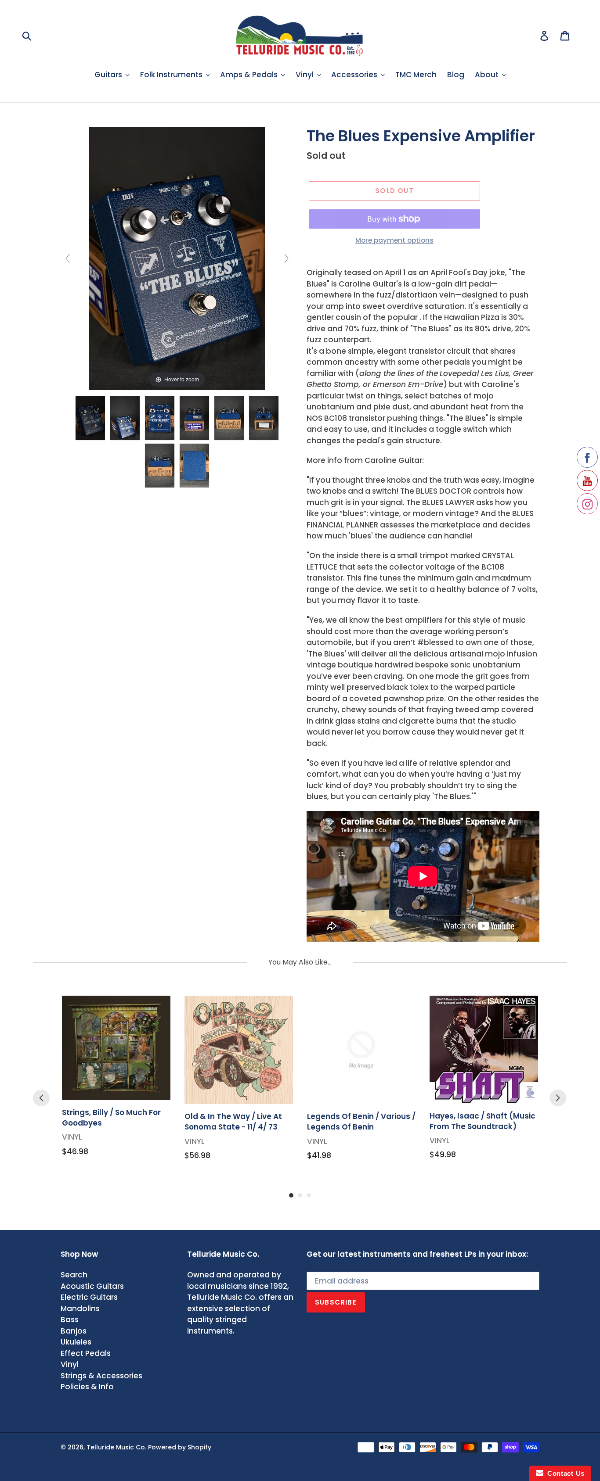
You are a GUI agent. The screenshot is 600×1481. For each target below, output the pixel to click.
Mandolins (80, 1308)
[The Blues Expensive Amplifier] (90, 418)
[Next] (557, 1098)
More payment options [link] (394, 240)
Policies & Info (87, 1386)
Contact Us (564, 1473)
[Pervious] (41, 1098)
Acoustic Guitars (92, 1286)
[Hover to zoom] (177, 258)
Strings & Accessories (101, 1375)
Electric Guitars (89, 1297)
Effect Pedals (86, 1353)
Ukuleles (76, 1342)
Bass (70, 1319)
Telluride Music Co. (116, 1447)
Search (74, 1274)
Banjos (74, 1331)
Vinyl (70, 1364)
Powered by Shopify (179, 1447)
